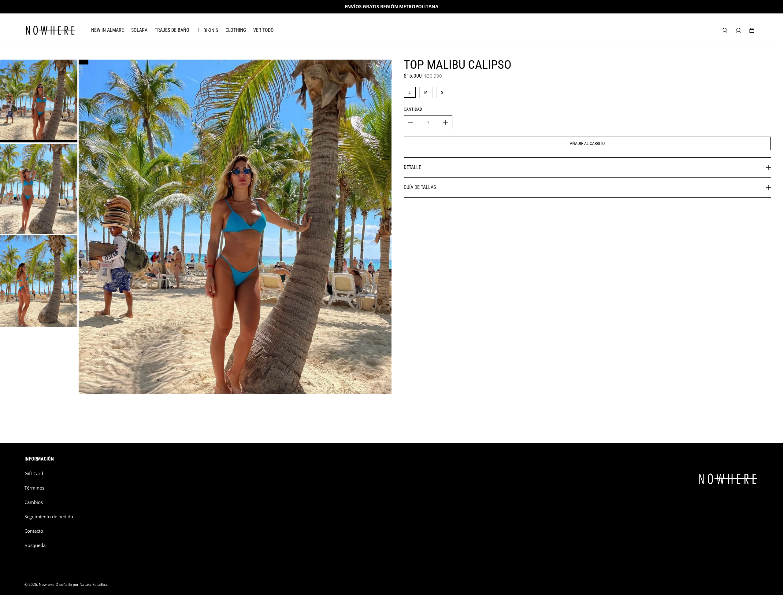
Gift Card (33, 473)
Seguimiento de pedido (48, 516)
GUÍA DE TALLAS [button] (420, 187)
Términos (34, 488)
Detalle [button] (412, 167)
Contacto (33, 531)
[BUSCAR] (725, 30)
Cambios (33, 502)
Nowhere (46, 584)
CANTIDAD (413, 109)
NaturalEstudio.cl (94, 584)
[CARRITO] (752, 30)
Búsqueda (35, 545)
